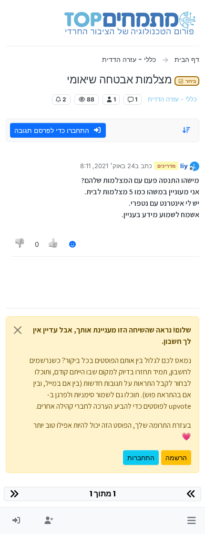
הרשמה (176, 457)
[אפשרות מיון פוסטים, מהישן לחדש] (186, 130)
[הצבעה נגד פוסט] (20, 244)
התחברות (140, 457)
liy (184, 166)
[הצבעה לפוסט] (53, 244)
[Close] (17, 330)
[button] (191, 520)
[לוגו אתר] (129, 22)
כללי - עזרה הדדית (172, 99)
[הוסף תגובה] (72, 244)
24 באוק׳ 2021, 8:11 (107, 166)
